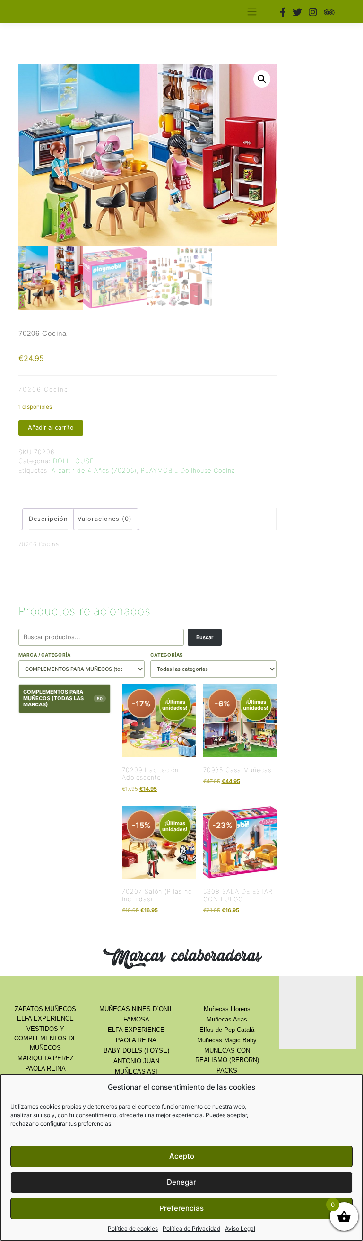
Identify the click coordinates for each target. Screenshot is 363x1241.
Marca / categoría (44, 655)
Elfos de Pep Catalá (226, 1029)
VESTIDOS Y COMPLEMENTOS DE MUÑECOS (45, 1038)
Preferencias (181, 1208)
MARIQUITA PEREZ (45, 1058)
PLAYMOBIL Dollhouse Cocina (188, 470)
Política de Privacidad (191, 1228)
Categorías (166, 655)
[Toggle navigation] (252, 11)
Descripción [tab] (48, 518)
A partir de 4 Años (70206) (94, 470)
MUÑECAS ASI (136, 1071)
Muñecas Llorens (227, 1008)
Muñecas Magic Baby (227, 1040)
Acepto (181, 1156)
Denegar (181, 1182)
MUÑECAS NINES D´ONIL (136, 1008)
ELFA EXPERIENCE (136, 1029)
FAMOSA (136, 1019)
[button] (261, 79)
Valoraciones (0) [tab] (105, 518)
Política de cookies (133, 1228)
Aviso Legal (240, 1228)
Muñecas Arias (227, 1019)
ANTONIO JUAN (136, 1061)
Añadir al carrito (51, 427)
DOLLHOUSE (73, 461)
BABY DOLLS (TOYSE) (136, 1050)
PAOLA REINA (45, 1068)
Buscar (204, 637)
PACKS (226, 1070)
